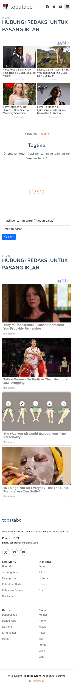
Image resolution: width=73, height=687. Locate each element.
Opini (42, 590)
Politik (5, 639)
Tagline (45, 133)
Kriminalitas (9, 633)
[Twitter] (54, 6)
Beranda (31, 133)
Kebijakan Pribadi (12, 590)
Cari (10, 237)
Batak (42, 566)
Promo (42, 645)
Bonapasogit (9, 614)
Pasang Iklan (9, 578)
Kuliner (43, 614)
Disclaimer (8, 596)
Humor (43, 621)
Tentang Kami (10, 572)
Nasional (7, 627)
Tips (41, 639)
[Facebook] (47, 6)
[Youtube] (61, 6)
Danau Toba (9, 621)
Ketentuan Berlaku (13, 584)
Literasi (43, 584)
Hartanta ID (38, 680)
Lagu (41, 657)
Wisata (43, 627)
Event (42, 651)
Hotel (42, 633)
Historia (43, 578)
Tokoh (42, 572)
